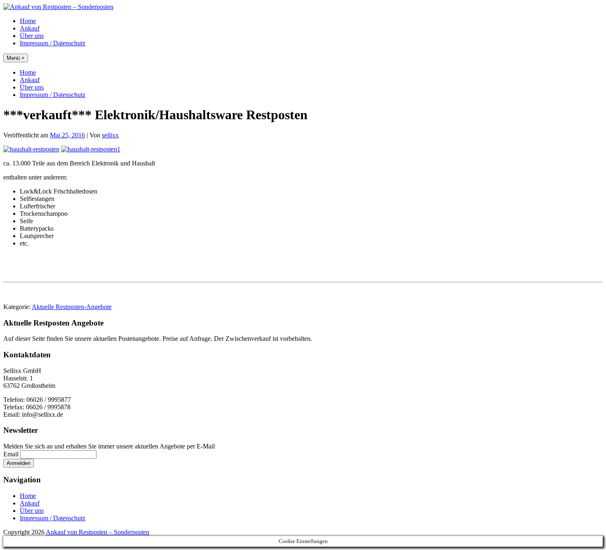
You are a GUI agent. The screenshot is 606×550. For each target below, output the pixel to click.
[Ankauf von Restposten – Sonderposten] (58, 6)
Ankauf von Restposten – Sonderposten (97, 532)
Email (11, 454)
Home (28, 20)
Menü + (16, 58)
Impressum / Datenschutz (52, 43)
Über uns (32, 35)
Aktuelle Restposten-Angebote (72, 306)
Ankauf (30, 28)
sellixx (110, 135)
